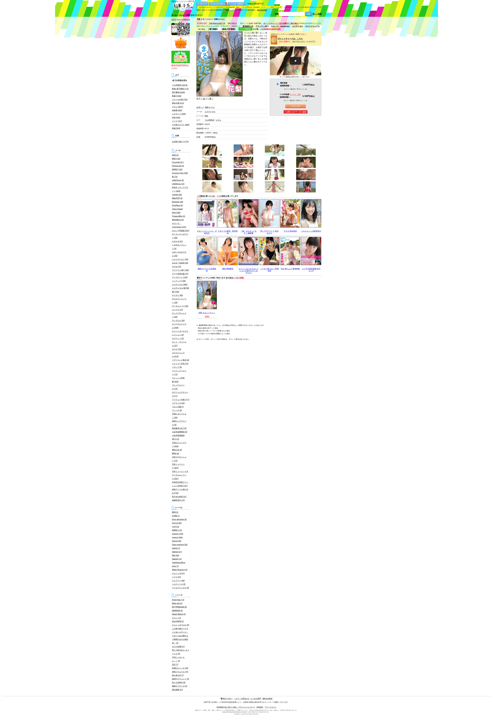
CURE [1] (176, 515)
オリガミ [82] (177, 295)
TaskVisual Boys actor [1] (178, 564)
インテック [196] (179, 280)
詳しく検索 (317, 13)
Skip (206, 115)
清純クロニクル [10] (180, 671)
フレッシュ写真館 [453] (178, 380)
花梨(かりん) (210, 107)
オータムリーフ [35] (180, 306)
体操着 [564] (177, 110)
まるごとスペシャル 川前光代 (207, 232)
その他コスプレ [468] (180, 124)
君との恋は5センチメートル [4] (180, 652)
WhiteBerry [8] (178, 219)
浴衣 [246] (176, 117)
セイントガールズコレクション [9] (180, 333)
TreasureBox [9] (178, 216)
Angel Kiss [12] (178, 599)
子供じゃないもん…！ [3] (178, 659)
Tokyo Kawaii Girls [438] (177, 211)
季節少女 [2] (177, 449)
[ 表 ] (204, 98)
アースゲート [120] (179, 277)
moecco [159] (177, 533)
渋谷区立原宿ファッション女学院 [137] (180, 484)
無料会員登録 (262, 10)
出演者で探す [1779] (180, 141)
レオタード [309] (179, 113)
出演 (199, 107)
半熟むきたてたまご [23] (179, 415)
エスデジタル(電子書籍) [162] (180, 290)
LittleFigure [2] (178, 180)
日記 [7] (175, 664)
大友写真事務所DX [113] (178, 437)
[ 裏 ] (210, 98)
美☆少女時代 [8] (178, 682)
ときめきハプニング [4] (179, 247)
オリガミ (201, 29)
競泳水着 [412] (178, 103)
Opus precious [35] (179, 544)
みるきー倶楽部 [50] (180, 263)
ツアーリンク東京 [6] (180, 360)
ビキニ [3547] (177, 106)
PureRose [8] (177, 205)
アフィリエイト (270, 707)
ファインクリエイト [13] (179, 372)
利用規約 (260, 707)
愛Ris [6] (175, 453)
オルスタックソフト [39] (179, 300)
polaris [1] (176, 548)
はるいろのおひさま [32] (179, 254)
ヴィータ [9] (177, 410)
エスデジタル (297, 26)
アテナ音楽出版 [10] (180, 273)
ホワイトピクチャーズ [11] (180, 394)
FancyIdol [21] (178, 162)
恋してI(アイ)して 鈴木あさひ (269, 232)
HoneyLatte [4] (178, 165)
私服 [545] (176, 128)
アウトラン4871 (262, 26)
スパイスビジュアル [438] (179, 326)
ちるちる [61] (177, 241)
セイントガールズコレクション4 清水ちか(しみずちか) (248, 270)
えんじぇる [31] (178, 573)
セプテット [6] (178, 338)
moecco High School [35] (177, 539)
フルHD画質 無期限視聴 (290, 95)
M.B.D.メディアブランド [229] (180, 189)
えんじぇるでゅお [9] (180, 625)
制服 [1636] (176, 95)
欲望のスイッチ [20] (180, 668)
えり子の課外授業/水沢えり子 (311, 269)
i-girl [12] (175, 526)
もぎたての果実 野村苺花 (228, 232)
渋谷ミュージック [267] (178, 466)
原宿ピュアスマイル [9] (179, 423)
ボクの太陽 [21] (178, 646)
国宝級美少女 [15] (179, 428)
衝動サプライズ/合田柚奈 (207, 269)
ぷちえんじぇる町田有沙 (311, 231)
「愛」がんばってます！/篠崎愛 (248, 232)
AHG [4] (175, 155)
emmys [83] (177, 523)
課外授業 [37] (177, 689)
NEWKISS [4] (177, 610)
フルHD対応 (209, 120)
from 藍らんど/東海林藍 (290, 268)
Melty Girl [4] (177, 603)
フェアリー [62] (178, 580)
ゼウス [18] (176, 349)
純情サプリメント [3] (180, 678)
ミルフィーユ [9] (178, 584)
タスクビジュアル (312, 26)
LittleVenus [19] (178, 183)
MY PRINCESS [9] (179, 607)
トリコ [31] (176, 577)
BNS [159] (176, 158)
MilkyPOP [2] (177, 198)
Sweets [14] (177, 559)
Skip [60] (175, 555)
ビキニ (218, 120)
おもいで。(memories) (280, 26)
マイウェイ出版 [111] (180, 399)
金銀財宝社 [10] (178, 500)
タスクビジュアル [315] (178, 354)
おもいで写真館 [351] (180, 230)
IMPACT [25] (177, 169)
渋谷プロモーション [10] (179, 459)
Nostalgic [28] (177, 201)
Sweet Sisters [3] (179, 614)
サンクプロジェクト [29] (179, 315)
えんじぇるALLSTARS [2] (178, 619)
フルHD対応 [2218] (179, 85)
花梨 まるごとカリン (206, 312)
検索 (276, 13)
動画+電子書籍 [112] (180, 88)
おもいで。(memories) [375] (179, 225)
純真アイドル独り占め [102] (180, 491)
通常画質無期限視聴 (285, 84)
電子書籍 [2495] (178, 92)
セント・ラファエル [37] (179, 344)
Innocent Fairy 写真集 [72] (180, 175)
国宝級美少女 (248, 26)
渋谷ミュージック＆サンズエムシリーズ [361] (180, 475)
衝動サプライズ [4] (179, 686)
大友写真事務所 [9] (179, 431)
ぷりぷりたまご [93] (180, 259)
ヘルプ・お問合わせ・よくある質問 (247, 698)
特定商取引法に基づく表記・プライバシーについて (236, 707)
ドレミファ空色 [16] (180, 363)
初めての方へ (231, 10)
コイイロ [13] (177, 309)
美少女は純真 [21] (179, 496)
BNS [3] (175, 512)
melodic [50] (177, 194)
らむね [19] (176, 266)
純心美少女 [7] (178, 675)
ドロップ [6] (177, 367)
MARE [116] (177, 530)
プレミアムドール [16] (178, 387)
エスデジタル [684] (179, 284)
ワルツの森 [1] (178, 406)
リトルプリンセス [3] (180, 587)
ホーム (174, 15)
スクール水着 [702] (179, 99)
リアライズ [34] (178, 403)
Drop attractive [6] (179, 519)
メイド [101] (177, 121)
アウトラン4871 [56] (180, 270)
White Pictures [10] (179, 569)
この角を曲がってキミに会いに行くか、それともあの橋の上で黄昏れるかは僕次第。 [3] (180, 635)
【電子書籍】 (213, 29)
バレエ (181, 15)
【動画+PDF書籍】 (228, 29)
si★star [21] (177, 551)
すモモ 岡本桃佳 (290, 231)
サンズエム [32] (178, 320)
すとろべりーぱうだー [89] (180, 236)
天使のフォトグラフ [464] (179, 444)
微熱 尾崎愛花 (227, 268)
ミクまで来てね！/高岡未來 (269, 269)
